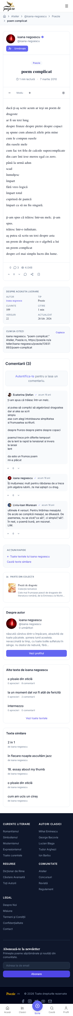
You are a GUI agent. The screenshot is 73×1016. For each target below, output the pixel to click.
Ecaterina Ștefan (23, 394)
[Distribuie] (32, 274)
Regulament (46, 889)
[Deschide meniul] (66, 6)
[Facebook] (23, 1001)
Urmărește (20, 48)
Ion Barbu (45, 855)
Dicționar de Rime (14, 871)
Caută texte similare (19, 561)
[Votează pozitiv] (8, 274)
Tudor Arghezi (47, 849)
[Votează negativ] (19, 274)
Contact (8, 928)
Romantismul (11, 831)
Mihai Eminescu (48, 831)
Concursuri (45, 877)
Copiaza (60, 332)
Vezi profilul (36, 653)
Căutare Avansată (14, 877)
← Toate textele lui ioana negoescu (28, 556)
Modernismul (11, 843)
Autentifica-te (24, 376)
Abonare (36, 973)
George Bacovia (48, 837)
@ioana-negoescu (35, 16)
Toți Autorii (9, 883)
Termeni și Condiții (14, 916)
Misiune (7, 910)
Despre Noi (10, 904)
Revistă (43, 883)
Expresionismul (12, 849)
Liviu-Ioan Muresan (25, 505)
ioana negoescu (14, 300)
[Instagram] (30, 1001)
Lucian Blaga (46, 843)
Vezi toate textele (36, 718)
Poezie (56, 16)
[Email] (50, 1001)
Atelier (15, 16)
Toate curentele (12, 855)
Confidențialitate (13, 922)
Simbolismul (10, 837)
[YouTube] (43, 1001)
